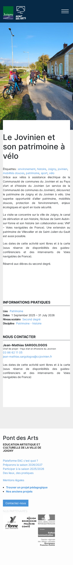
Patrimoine (16, 311)
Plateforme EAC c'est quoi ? (20, 460)
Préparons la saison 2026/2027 (22, 464)
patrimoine (32, 173)
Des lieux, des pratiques (18, 473)
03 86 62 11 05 (13, 352)
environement (26, 169)
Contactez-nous (15, 503)
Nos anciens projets (19, 491)
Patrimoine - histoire (28, 323)
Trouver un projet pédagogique (26, 487)
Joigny (52, 169)
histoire (41, 169)
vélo (51, 173)
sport (44, 173)
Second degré (31, 319)
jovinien (62, 169)
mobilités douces (13, 173)
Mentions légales (13, 480)
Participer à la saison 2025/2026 (23, 468)
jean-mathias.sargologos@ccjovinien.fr (27, 356)
